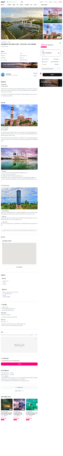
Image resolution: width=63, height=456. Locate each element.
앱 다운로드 (50, 1)
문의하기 (35, 75)
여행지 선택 (41, 1)
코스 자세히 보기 (19, 267)
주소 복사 (36, 334)
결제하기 (52, 74)
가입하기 (8, 296)
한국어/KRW (56, 1)
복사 (22, 390)
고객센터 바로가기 (20, 387)
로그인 (60, 1)
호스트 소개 (35, 73)
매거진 (46, 1)
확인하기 (19, 364)
